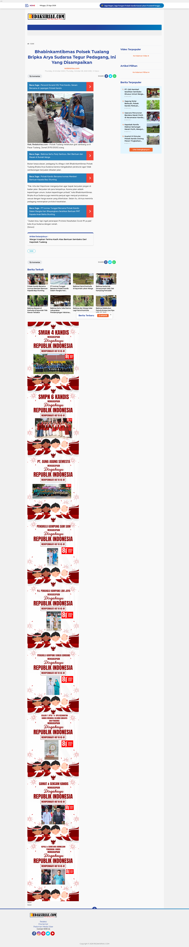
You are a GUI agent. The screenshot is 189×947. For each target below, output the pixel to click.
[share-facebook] (106, 76)
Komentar (36, 76)
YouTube (54, 937)
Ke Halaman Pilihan (140, 72)
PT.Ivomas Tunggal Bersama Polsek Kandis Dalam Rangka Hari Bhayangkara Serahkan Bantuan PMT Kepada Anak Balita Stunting (54, 211)
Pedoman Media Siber (43, 926)
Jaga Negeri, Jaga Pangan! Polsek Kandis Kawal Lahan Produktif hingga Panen (133, 5)
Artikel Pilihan (128, 66)
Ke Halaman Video (140, 56)
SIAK (31, 251)
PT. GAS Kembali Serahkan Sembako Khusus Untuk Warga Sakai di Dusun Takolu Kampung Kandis (134, 91)
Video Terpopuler (130, 49)
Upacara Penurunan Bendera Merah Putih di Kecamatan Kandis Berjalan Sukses (134, 115)
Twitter (49, 937)
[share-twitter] (110, 76)
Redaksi (43, 921)
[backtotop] (94, 909)
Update (103, 315)
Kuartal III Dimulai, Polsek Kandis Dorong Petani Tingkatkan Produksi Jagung (134, 138)
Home (32, 5)
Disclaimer (43, 924)
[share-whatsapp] (114, 76)
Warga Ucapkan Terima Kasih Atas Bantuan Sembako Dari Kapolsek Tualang (58, 240)
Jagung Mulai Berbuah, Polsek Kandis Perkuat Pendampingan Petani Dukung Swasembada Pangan (134, 103)
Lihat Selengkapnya (140, 150)
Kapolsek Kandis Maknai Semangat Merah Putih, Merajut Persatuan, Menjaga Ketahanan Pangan (134, 126)
